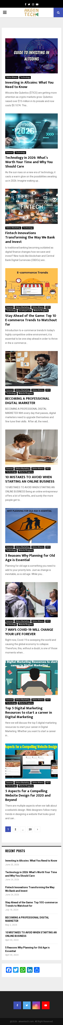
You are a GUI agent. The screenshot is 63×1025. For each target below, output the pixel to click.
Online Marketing (13, 228)
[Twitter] (29, 4)
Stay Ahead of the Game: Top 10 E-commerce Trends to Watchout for (31, 320)
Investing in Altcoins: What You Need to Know (29, 85)
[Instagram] (33, 4)
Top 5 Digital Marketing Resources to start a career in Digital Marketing (28, 712)
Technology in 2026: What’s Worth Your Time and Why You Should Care (29, 162)
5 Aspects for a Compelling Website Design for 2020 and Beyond (28, 795)
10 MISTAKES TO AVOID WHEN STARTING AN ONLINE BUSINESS (29, 479)
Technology (25, 77)
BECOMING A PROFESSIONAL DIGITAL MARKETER (27, 401)
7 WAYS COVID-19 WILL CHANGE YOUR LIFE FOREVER (29, 632)
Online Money (12, 77)
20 (30, 829)
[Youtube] (37, 4)
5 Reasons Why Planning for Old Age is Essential (30, 558)
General (9, 152)
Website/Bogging (41, 311)
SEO (48, 307)
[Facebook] (25, 4)
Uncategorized (25, 311)
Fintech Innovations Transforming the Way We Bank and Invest (30, 237)
